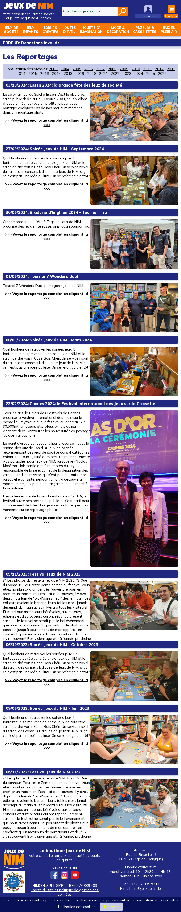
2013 (171, 69)
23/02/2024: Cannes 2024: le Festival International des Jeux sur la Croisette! (81, 403)
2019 (80, 73)
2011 (147, 69)
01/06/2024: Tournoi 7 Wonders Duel (42, 276)
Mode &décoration (118, 29)
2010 (136, 69)
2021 (103, 73)
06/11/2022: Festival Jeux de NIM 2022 (43, 771)
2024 (139, 73)
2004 (65, 69)
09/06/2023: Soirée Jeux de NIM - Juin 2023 (47, 708)
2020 (91, 73)
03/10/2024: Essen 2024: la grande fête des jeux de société (64, 85)
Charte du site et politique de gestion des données (65, 892)
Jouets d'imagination (91, 29)
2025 (150, 73)
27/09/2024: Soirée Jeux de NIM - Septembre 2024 (55, 148)
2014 (21, 73)
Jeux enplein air (169, 29)
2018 (68, 73)
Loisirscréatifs (50, 29)
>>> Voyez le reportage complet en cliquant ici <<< (46, 122)
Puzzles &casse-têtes (144, 29)
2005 (77, 69)
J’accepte (111, 906)
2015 (33, 73)
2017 (56, 73)
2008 (112, 69)
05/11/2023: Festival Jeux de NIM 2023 (43, 574)
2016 (44, 73)
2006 (88, 69)
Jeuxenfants (30, 29)
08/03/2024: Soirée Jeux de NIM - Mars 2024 (49, 339)
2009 (124, 69)
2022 (115, 73)
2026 (162, 73)
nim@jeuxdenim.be (147, 888)
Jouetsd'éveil (69, 29)
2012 (159, 69)
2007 (100, 69)
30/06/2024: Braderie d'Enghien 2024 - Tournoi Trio (56, 212)
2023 (127, 73)
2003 (53, 69)
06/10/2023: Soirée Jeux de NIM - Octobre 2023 (52, 644)
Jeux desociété (11, 29)
